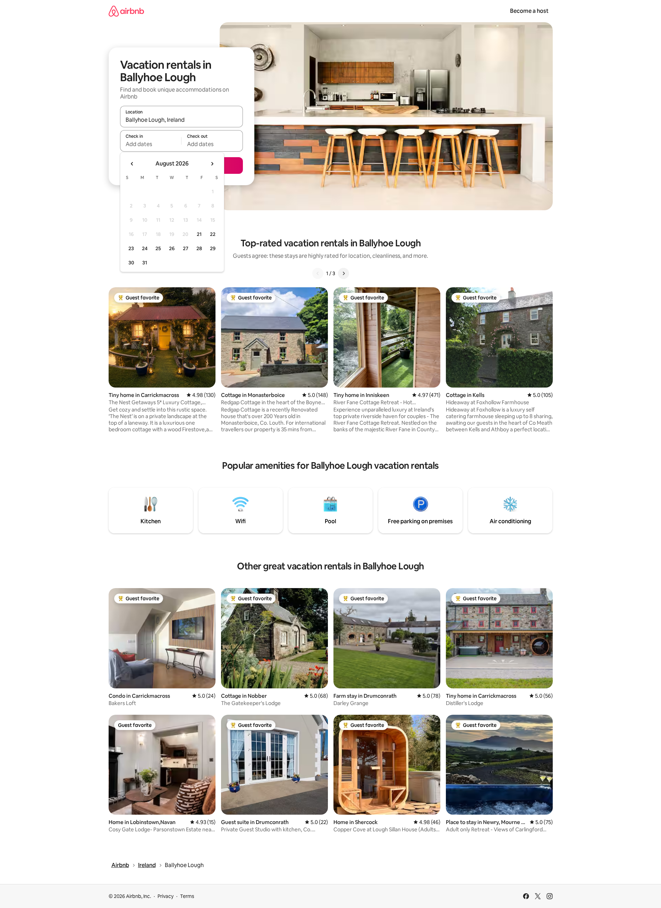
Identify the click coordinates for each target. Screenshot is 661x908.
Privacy (165, 896)
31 (144, 263)
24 (144, 248)
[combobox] (181, 120)
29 (212, 248)
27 (185, 248)
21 (199, 234)
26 (172, 248)
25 (158, 248)
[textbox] (151, 144)
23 (131, 248)
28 (199, 248)
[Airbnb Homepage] (126, 11)
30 (131, 263)
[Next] (343, 273)
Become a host (529, 11)
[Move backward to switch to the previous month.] (132, 164)
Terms (187, 896)
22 (212, 234)
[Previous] (317, 273)
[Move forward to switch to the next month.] (212, 164)
